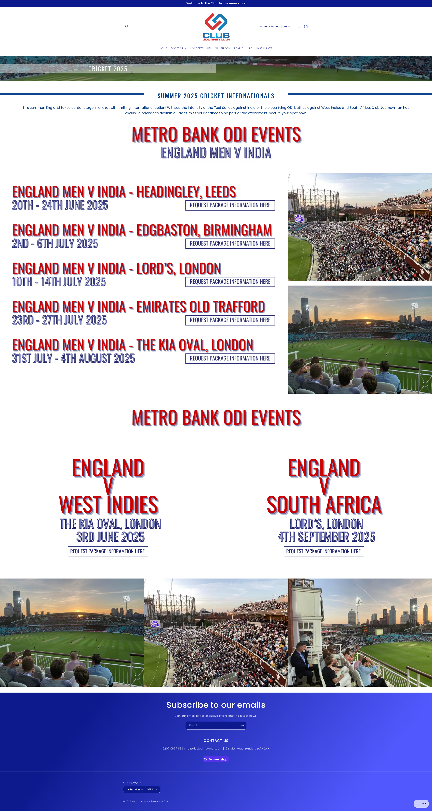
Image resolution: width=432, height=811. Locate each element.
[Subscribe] (242, 726)
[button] (127, 26)
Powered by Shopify (161, 801)
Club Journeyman (141, 801)
